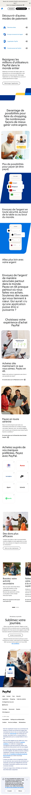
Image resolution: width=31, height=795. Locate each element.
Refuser (20, 790)
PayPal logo (2, 9)
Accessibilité (5, 719)
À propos (4, 709)
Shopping (12, 699)
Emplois (18, 709)
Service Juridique (12, 722)
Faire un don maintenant (11, 548)
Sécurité (18, 696)
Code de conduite (21, 699)
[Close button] (29, 3)
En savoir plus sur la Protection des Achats (14, 436)
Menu (29, 9)
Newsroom (11, 709)
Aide (3, 696)
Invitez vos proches (15, 635)
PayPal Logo (6, 691)
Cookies (4, 722)
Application (5, 699)
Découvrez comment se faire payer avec (11, 600)
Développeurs (6, 712)
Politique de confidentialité (17, 719)
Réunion (6, 704)
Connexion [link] (11, 8)
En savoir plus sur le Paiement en (12, 379)
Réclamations (22, 722)
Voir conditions (15, 643)
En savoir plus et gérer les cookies (14, 787)
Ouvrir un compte (14, 5)
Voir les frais (13, 733)
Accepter (9, 790)
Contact (9, 696)
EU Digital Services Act (8, 702)
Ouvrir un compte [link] (21, 8)
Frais (13, 696)
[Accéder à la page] (13, 607)
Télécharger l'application (11, 83)
